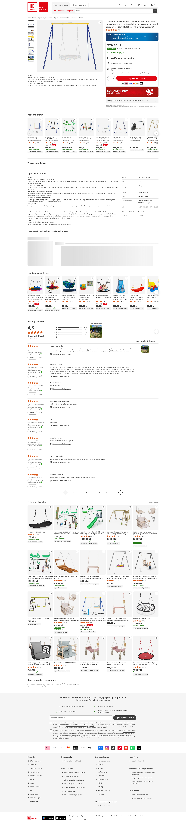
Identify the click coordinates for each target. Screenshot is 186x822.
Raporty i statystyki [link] (137, 761)
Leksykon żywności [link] (104, 790)
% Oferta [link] (100, 765)
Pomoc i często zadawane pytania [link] (75, 773)
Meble (32, 779)
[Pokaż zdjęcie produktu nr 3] (31, 37)
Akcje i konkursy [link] (103, 779)
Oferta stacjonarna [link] (104, 761)
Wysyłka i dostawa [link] (70, 791)
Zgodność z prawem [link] (87, 816)
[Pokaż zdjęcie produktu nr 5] (31, 51)
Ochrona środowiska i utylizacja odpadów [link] (133, 816)
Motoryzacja (34, 794)
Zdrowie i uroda (35, 787)
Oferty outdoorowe (36, 761)
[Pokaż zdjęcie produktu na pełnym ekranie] (70, 46)
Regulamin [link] (114, 816)
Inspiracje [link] (101, 794)
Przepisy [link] (100, 787)
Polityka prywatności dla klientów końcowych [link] (142, 782)
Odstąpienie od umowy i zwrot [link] (74, 780)
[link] (80, 4)
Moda (32, 783)
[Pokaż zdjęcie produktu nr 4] (31, 44)
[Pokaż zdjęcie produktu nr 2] (31, 30)
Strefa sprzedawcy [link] (104, 806)
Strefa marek (34, 801)
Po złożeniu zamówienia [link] (71, 776)
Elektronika (33, 765)
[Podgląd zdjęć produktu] (31, 46)
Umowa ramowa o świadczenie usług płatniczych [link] (143, 774)
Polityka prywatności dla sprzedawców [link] (143, 778)
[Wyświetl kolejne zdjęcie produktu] (156, 331)
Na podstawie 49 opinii (36, 336)
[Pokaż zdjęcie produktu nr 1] (31, 23)
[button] (132, 49)
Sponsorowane (31, 137)
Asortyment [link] (101, 776)
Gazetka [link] (100, 768)
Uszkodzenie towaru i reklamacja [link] (74, 787)
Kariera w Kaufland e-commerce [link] (141, 798)
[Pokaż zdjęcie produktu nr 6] (31, 58)
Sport (32, 790)
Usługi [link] (100, 783)
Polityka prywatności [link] (102, 816)
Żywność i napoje (35, 798)
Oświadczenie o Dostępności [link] (77, 820)
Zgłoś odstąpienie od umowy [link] (73, 784)
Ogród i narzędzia (36, 768)
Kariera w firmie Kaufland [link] (139, 795)
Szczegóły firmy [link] (73, 816)
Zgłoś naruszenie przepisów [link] (73, 795)
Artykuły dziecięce (36, 776)
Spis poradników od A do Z (72, 761)
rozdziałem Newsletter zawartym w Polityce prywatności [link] (80, 726)
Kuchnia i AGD (34, 772)
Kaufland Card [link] (102, 772)
